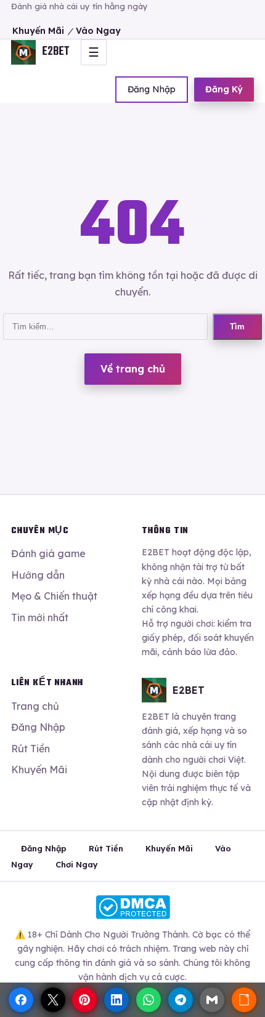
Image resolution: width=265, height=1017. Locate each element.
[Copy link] (244, 999)
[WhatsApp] (148, 999)
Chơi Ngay (76, 864)
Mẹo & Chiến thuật (54, 596)
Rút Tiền (30, 748)
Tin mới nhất (39, 617)
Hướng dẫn (38, 575)
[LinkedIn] (116, 999)
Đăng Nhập (152, 89)
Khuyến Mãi (38, 30)
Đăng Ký (224, 89)
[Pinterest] (84, 999)
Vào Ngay (98, 30)
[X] (53, 999)
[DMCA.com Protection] (132, 907)
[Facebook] (21, 999)
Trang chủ (35, 706)
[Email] (212, 999)
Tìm (237, 326)
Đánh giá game (48, 553)
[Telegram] (180, 999)
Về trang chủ (132, 369)
